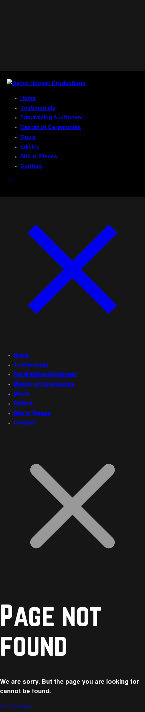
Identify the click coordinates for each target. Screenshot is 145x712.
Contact (31, 166)
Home (28, 98)
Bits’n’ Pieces (38, 157)
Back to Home (15, 707)
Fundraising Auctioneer (52, 118)
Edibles (30, 147)
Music (28, 137)
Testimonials (37, 108)
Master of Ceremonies (50, 127)
